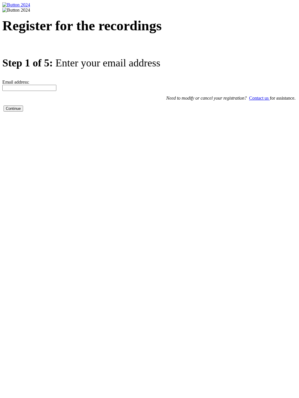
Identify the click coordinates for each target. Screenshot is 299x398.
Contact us (259, 98)
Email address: (15, 82)
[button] (13, 108)
